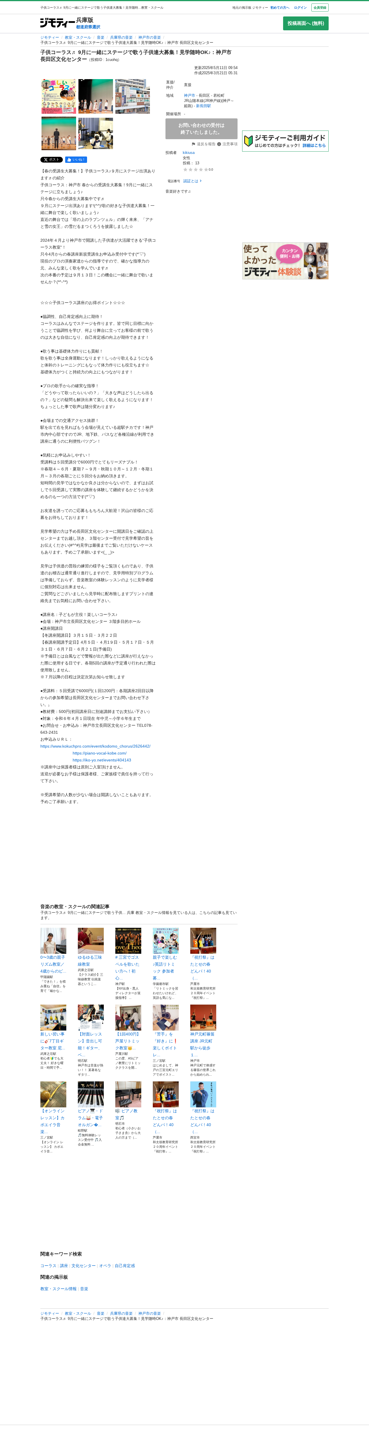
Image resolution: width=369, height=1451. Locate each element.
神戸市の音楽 (149, 37)
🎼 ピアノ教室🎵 (126, 1114)
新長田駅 (203, 106)
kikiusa (189, 152)
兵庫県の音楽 (121, 37)
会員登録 (320, 7)
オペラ (105, 1265)
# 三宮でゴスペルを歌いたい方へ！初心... (127, 967)
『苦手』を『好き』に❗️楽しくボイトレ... (165, 1044)
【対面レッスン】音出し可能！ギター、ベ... (90, 1044)
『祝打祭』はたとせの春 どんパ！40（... (202, 967)
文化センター (83, 1265)
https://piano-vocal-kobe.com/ (100, 753)
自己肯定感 (125, 1265)
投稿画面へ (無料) (306, 23)
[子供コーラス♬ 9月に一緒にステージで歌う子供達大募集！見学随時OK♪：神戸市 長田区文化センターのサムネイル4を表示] (58, 133)
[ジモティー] (57, 23)
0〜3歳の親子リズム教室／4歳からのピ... (53, 964)
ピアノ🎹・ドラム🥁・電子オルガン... (90, 1118)
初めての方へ (279, 7)
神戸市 (189, 95)
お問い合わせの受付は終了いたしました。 (201, 129)
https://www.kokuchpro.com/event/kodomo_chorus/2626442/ (95, 746)
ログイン (300, 7)
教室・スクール (78, 37)
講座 (64, 1265)
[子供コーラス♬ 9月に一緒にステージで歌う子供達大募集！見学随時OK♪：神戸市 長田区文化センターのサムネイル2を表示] (95, 96)
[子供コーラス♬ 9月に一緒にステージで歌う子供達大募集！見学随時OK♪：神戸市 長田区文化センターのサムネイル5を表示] (95, 133)
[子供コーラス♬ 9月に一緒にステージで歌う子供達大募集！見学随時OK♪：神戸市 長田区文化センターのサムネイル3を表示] (132, 96)
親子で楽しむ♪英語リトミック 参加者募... (165, 967)
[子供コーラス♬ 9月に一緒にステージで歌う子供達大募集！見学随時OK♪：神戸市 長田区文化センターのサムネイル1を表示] (58, 96)
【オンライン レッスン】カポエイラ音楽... (53, 1121)
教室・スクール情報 (58, 1288)
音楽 (100, 37)
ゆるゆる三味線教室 (90, 960)
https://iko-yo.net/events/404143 (102, 760)
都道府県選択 (88, 27)
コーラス (48, 1265)
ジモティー (49, 37)
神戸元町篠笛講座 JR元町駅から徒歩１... (202, 1044)
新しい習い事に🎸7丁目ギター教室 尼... (52, 1041)
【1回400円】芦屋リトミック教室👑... (128, 1041)
